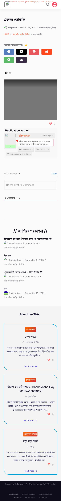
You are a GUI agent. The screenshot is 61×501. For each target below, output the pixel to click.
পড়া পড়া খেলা (30, 441)
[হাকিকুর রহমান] (10, 139)
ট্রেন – (6, 288)
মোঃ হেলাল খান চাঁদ (32, 342)
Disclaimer (13, 494)
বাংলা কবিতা (30, 329)
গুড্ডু (32, 446)
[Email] (21, 60)
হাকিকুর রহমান (24, 135)
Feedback (43, 498)
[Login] (54, 4)
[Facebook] (9, 52)
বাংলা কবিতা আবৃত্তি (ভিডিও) (47, 27)
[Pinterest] (34, 52)
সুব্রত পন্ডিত (32, 396)
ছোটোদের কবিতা (30, 434)
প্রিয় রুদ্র (7, 255)
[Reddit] (46, 52)
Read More (29, 366)
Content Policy (45, 494)
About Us (18, 498)
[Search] (47, 4)
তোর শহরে (30, 336)
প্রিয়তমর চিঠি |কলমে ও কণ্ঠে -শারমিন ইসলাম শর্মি (23, 272)
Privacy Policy (28, 494)
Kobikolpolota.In (37, 484)
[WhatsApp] (9, 60)
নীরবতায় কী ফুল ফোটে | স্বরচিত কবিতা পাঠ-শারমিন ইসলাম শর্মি (27, 238)
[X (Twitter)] (21, 52)
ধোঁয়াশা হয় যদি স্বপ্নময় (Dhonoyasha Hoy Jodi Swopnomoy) (30, 389)
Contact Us (30, 498)
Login (54, 173)
